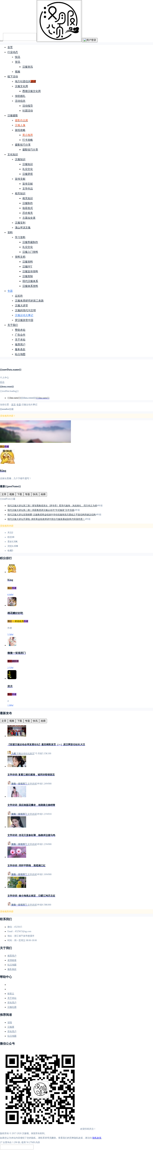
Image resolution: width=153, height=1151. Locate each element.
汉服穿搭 (27, 174)
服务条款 (20, 349)
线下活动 (12, 76)
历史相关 (27, 213)
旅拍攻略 (20, 130)
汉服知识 (20, 159)
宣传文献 (20, 178)
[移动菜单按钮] (1, 40)
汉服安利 (20, 222)
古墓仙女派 (28, 217)
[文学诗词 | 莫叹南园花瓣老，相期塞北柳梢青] (16, 796)
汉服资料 (27, 261)
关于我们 (12, 325)
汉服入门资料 (30, 252)
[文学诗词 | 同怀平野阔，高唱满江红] (16, 857)
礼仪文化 (27, 169)
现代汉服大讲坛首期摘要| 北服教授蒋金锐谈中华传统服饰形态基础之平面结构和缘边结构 (51, 514)
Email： (11, 931)
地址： (10, 936)
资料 (10, 232)
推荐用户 (20, 344)
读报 (9, 1022)
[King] (11, 572)
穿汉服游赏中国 (24, 320)
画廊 (43, 494)
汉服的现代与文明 (25, 310)
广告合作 (20, 334)
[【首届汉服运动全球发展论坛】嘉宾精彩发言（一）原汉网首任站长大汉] (16, 736)
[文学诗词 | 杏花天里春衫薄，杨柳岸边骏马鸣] (16, 826)
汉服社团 (11, 1007)
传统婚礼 (20, 96)
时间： (10, 940)
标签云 (10, 993)
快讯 (17, 57)
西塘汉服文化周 (31, 91)
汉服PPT (27, 266)
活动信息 (20, 101)
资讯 (17, 62)
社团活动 (27, 110)
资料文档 (20, 256)
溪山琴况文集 (23, 227)
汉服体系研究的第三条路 (29, 300)
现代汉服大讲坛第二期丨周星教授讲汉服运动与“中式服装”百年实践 (40, 510)
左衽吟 (19, 295)
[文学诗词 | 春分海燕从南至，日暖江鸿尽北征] (16, 887)
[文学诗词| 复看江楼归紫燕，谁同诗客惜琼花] (16, 766)
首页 (10, 47)
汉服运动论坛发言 (25, 753)
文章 (3, 494)
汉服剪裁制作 (30, 242)
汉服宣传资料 (30, 271)
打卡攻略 (27, 139)
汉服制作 (27, 203)
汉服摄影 (12, 115)
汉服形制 (27, 276)
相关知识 (20, 193)
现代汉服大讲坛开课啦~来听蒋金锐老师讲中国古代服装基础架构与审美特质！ (46, 519)
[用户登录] (90, 40)
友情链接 (11, 960)
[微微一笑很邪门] (11, 645)
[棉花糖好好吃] (11, 605)
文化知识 (12, 154)
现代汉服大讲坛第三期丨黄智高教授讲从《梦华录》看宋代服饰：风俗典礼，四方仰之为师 (52, 505)
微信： (10, 927)
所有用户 (11, 1002)
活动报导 (27, 105)
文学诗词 (32, 783)
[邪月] (11, 678)
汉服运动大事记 (24, 315)
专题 (10, 291)
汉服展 (10, 1027)
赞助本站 (20, 330)
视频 (17, 71)
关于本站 (20, 339)
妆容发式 (27, 208)
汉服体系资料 (30, 286)
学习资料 (20, 237)
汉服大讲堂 (21, 305)
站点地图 (20, 354)
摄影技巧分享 (23, 144)
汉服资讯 (27, 66)
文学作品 (27, 188)
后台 (2, 382)
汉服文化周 (21, 86)
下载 (19, 494)
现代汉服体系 (30, 281)
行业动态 (12, 52)
